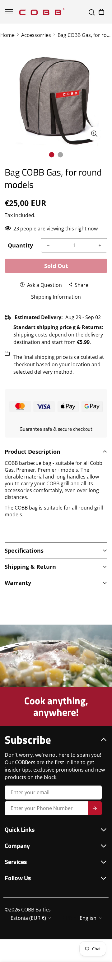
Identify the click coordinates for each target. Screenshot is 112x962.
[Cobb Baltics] (41, 11)
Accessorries (36, 35)
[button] (101, 12)
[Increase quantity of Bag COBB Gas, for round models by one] (100, 245)
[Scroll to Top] (101, 929)
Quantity (20, 245)
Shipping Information (56, 296)
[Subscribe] (95, 808)
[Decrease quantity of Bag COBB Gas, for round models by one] (48, 245)
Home (7, 35)
